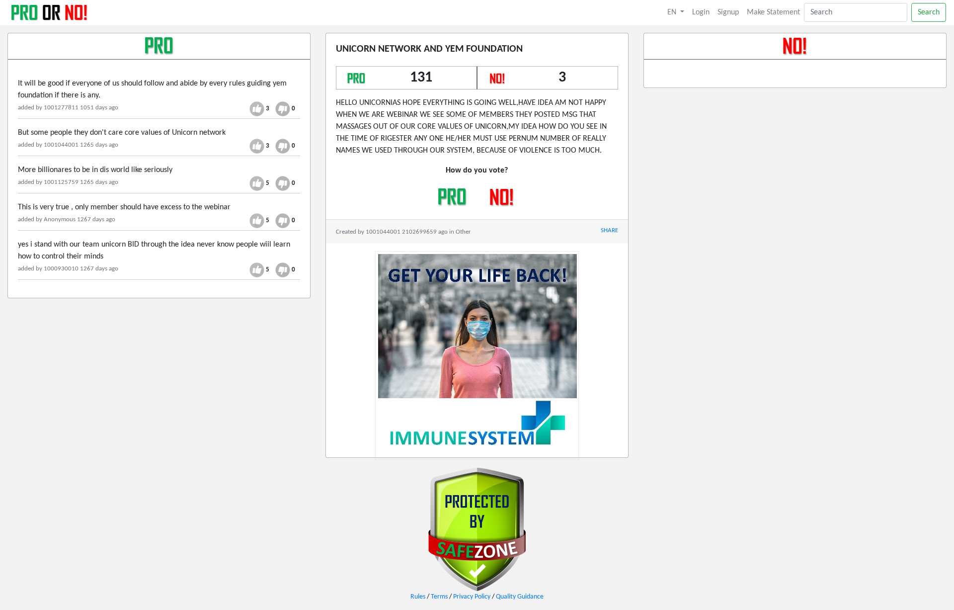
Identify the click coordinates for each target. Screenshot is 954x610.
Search (929, 12)
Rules (417, 597)
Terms (439, 597)
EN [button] (672, 12)
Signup (728, 12)
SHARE (609, 230)
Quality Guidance (520, 597)
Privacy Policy (471, 597)
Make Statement (773, 12)
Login (701, 12)
